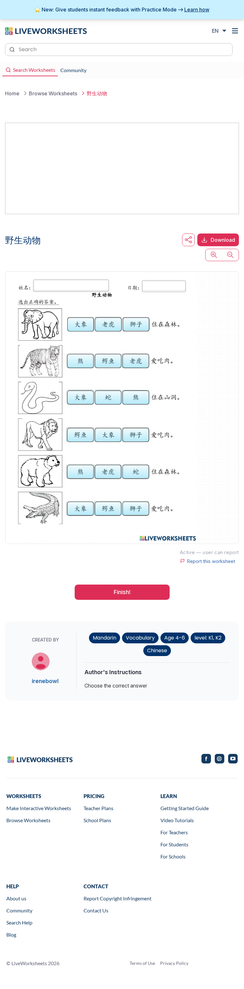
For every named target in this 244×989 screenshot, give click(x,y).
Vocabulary (140, 637)
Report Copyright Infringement (118, 898)
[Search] (12, 48)
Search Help (19, 922)
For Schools (173, 856)
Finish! (122, 592)
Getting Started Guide (184, 808)
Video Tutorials (177, 820)
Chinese (157, 650)
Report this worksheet (211, 561)
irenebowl (45, 681)
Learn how (196, 9)
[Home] (46, 30)
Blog (11, 934)
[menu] (235, 31)
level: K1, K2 (207, 637)
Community (19, 910)
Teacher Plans (98, 808)
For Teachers (174, 832)
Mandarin (104, 637)
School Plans (97, 820)
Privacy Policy (174, 963)
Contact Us (96, 910)
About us (16, 898)
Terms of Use (142, 963)
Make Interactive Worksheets (38, 808)
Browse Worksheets (28, 820)
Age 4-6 (174, 637)
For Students (174, 844)
